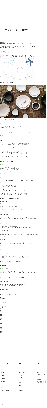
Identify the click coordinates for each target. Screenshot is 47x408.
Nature (2, 377)
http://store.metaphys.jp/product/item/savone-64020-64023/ (10, 261)
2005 (1, 332)
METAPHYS (7, 350)
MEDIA (1, 303)
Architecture (3, 389)
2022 (1, 310)
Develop (20, 377)
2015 (1, 319)
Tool (2, 384)
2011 (1, 324)
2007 (1, 330)
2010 (1, 326)
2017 (1, 316)
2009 (1, 327)
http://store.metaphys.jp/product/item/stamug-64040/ (8, 294)
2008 (1, 328)
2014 (1, 320)
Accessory (3, 381)
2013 (1, 322)
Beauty (2, 387)
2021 (1, 311)
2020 (1, 313)
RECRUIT (1, 307)
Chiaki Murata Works (5, 390)
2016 (1, 318)
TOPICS (1, 299)
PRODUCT (4, 363)
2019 (1, 314)
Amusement (3, 383)
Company (20, 382)
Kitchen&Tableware (4, 386)
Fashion (2, 380)
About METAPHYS (22, 372)
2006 (1, 331)
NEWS (1, 301)
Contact (20, 383)
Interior (2, 372)
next (0, 297)
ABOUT (21, 363)
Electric (2, 375)
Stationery (3, 378)
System (20, 374)
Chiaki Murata (21, 375)
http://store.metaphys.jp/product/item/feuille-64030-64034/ (9, 198)
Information (21, 380)
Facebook (21, 390)
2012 (1, 323)
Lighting (2, 374)
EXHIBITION (2, 305)
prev (0, 295)
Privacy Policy (21, 385)
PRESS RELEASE (3, 306)
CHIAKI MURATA (3, 302)
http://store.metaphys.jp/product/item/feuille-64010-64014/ (9, 158)
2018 (1, 315)
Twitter (20, 389)
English (20, 404)
